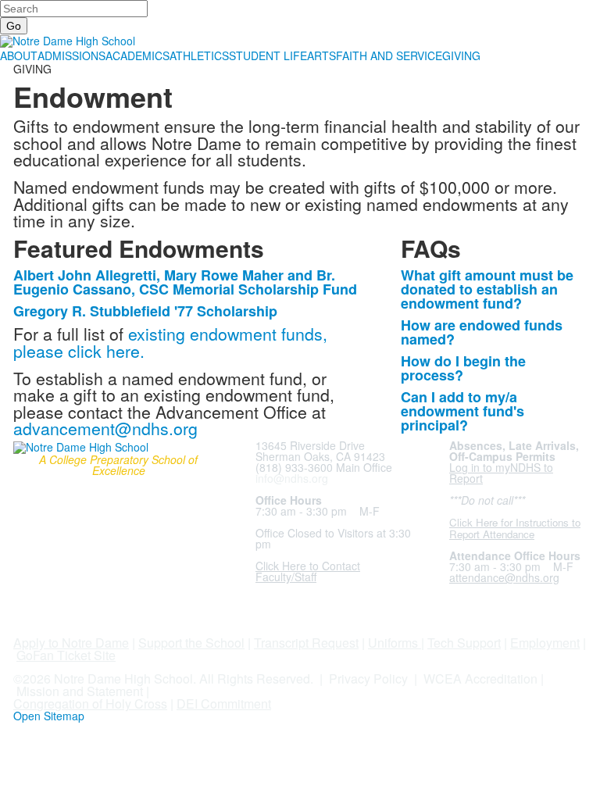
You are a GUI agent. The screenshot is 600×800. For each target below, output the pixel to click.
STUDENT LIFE (268, 55)
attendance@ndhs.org (504, 577)
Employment (545, 643)
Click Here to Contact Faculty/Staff (307, 571)
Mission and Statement (79, 691)
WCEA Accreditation (480, 679)
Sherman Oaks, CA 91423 (320, 456)
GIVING (461, 55)
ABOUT (19, 55)
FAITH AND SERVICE (389, 55)
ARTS (321, 55)
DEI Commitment (224, 703)
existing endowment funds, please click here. (170, 342)
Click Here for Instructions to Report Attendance (514, 528)
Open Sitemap (48, 715)
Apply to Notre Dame (71, 643)
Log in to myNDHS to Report (501, 472)
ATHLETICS (199, 55)
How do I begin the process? (463, 368)
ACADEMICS (137, 55)
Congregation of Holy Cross (90, 703)
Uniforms (393, 643)
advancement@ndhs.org (105, 428)
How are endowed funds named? (481, 332)
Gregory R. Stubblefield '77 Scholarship (145, 311)
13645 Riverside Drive (310, 445)
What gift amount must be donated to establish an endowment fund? (487, 289)
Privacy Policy (368, 679)
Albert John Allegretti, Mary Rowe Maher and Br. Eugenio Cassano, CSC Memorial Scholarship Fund (185, 282)
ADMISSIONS (71, 55)
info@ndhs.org (291, 478)
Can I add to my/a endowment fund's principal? (462, 411)
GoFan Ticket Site (66, 655)
